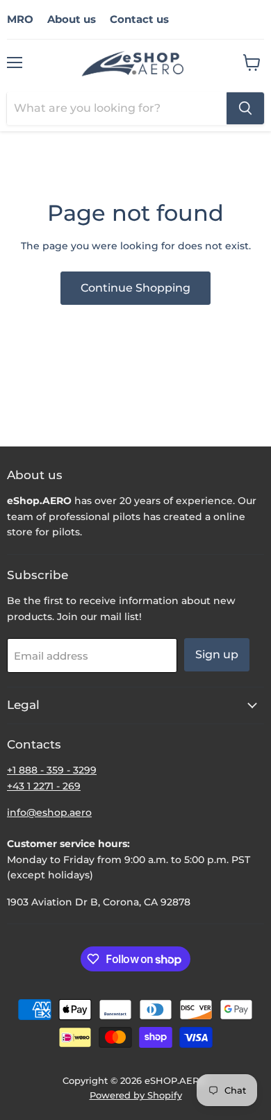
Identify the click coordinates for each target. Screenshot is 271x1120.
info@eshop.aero (49, 812)
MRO (20, 19)
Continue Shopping (135, 287)
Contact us (139, 19)
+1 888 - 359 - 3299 (52, 770)
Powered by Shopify (136, 1095)
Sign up (216, 654)
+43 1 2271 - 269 (44, 786)
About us (71, 19)
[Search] (245, 108)
